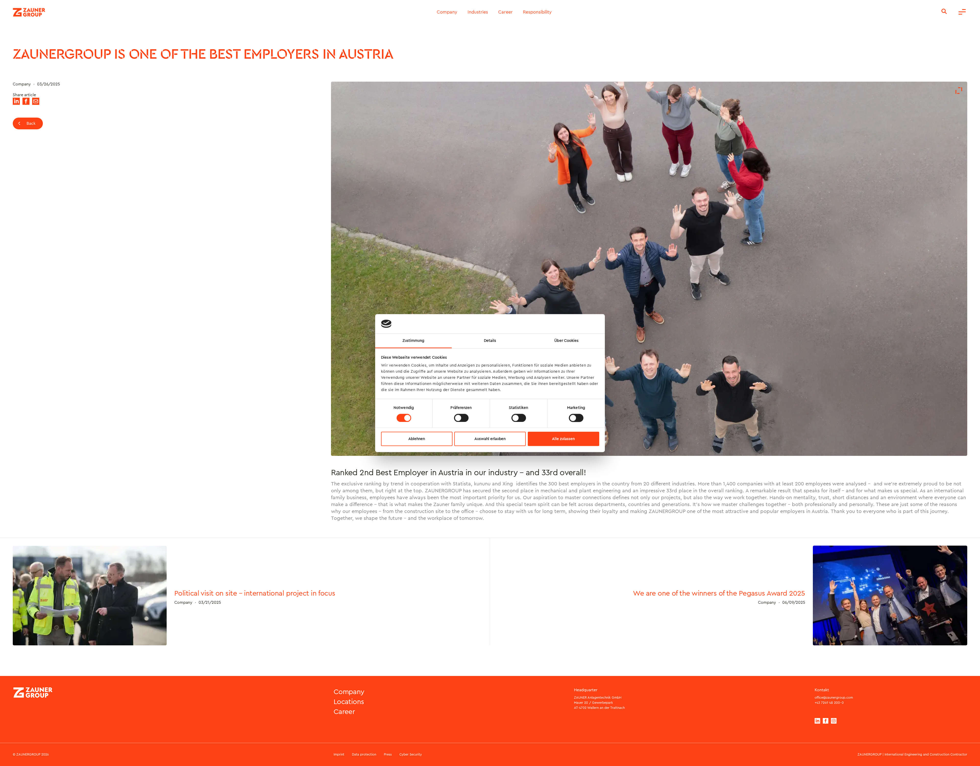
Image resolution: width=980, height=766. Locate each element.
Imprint (339, 754)
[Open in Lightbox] (958, 91)
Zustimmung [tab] (413, 341)
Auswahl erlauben (490, 439)
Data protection (364, 754)
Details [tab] (490, 341)
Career (505, 12)
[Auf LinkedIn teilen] (16, 103)
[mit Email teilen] (35, 103)
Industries (478, 12)
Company (447, 12)
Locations (349, 702)
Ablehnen (416, 439)
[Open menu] (962, 12)
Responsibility (537, 12)
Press (388, 754)
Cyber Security (410, 754)
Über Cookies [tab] (566, 341)
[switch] (461, 418)
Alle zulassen (563, 439)
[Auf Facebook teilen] (26, 103)
